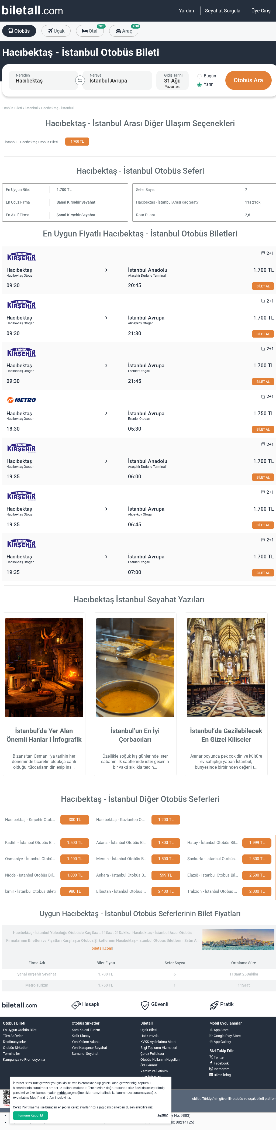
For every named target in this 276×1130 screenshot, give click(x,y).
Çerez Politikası (152, 1054)
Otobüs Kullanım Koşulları (160, 1059)
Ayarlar (163, 1115)
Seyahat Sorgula (222, 10)
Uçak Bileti (148, 1030)
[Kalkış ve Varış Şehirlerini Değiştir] (80, 80)
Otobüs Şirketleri (15, 1048)
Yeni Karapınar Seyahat (89, 1048)
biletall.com (102, 948)
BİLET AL (263, 286)
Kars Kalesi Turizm (86, 1030)
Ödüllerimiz (148, 1065)
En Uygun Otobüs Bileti (20, 1030)
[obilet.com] (32, 15)
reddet (62, 1093)
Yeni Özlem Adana (85, 1042)
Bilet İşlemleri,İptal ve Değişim (152, 1079)
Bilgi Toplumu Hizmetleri (158, 1048)
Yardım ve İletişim (154, 1071)
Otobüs (21, 31)
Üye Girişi (261, 10)
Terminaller (11, 1054)
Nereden (23, 75)
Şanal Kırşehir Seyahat (76, 202)
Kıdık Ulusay (81, 1036)
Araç (129, 29)
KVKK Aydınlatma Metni (158, 1042)
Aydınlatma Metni (25, 1098)
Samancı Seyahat (85, 1054)
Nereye (95, 75)
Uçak (58, 31)
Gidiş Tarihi (173, 75)
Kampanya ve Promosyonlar (24, 1059)
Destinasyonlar (14, 1042)
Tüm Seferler (13, 1036)
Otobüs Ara (248, 80)
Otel (96, 29)
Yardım (186, 10)
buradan (51, 1107)
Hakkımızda (149, 1036)
